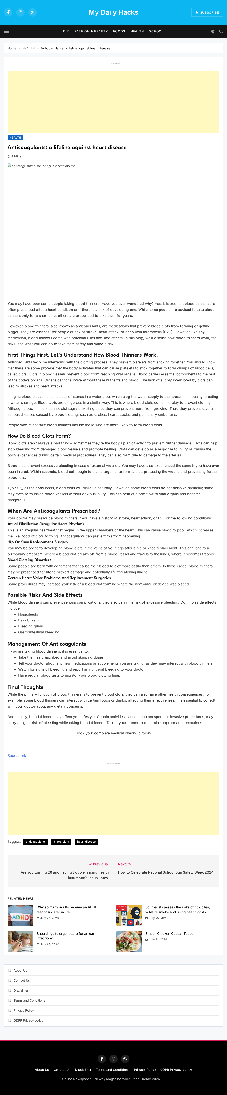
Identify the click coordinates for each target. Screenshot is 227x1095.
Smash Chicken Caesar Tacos (169, 933)
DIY (66, 31)
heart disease (86, 841)
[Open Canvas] (6, 31)
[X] (32, 12)
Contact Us (22, 980)
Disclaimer (21, 990)
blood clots (61, 841)
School (156, 31)
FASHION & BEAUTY (91, 31)
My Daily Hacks (113, 12)
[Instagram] (20, 12)
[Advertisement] (113, 102)
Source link (17, 755)
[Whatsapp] (125, 1059)
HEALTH (137, 31)
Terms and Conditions (29, 1000)
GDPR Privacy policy (28, 1020)
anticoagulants (36, 841)
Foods (119, 31)
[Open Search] (221, 31)
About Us (20, 970)
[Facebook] (8, 12)
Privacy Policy (24, 1010)
